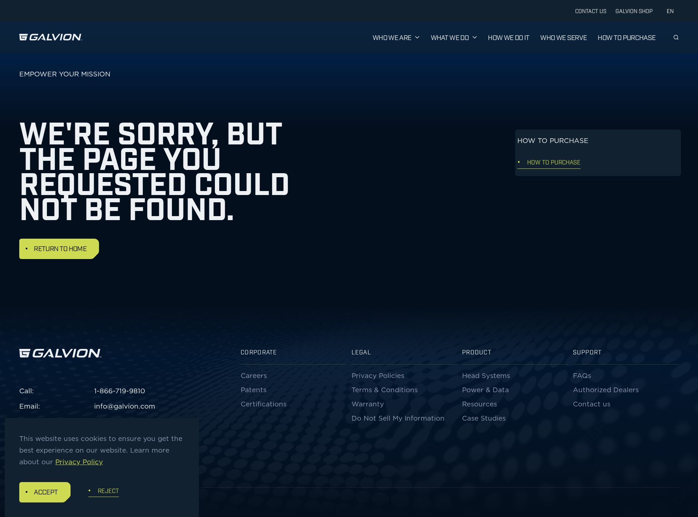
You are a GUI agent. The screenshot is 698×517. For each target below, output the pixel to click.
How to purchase (626, 37)
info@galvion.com (124, 406)
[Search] (676, 37)
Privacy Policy (79, 462)
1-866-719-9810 (119, 391)
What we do (450, 37)
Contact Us (590, 11)
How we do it (508, 37)
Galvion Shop (634, 11)
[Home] (50, 37)
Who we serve (563, 37)
